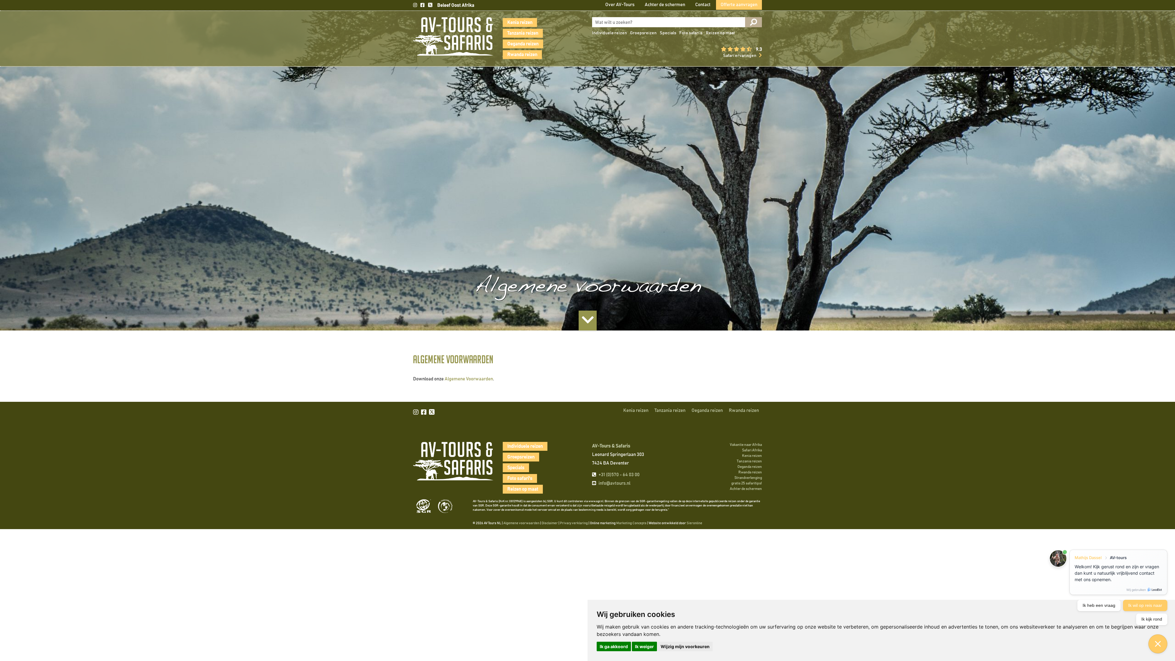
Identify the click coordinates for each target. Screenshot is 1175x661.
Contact (703, 4)
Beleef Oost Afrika (455, 5)
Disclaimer (550, 523)
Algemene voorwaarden (521, 523)
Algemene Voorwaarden (469, 379)
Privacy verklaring (574, 523)
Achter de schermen (665, 4)
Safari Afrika (752, 450)
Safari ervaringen (739, 56)
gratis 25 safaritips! (746, 483)
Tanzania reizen (522, 33)
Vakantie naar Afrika (746, 444)
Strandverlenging (748, 478)
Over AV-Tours (620, 4)
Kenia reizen (519, 22)
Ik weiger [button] (644, 646)
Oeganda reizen (523, 44)
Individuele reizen (609, 33)
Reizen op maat (720, 33)
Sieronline (694, 523)
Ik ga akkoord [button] (614, 646)
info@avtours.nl (614, 483)
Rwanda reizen (522, 54)
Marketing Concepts (631, 523)
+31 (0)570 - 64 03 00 (619, 474)
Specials (668, 33)
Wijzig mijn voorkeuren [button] (685, 646)
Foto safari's (690, 33)
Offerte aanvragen (739, 4)
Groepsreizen (643, 33)
